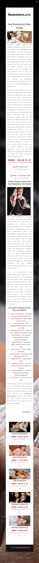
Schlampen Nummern (17, 330)
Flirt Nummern (15, 354)
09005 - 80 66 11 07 (19, 507)
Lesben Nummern (16, 359)
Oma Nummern (15, 377)
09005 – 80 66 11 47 (19, 160)
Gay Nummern (16, 335)
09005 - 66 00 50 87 (19, 530)
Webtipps (26, 412)
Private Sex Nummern (17, 314)
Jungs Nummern (17, 342)
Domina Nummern (18, 370)
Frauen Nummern (18, 323)
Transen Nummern (18, 363)
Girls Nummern (16, 349)
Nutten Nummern (16, 318)
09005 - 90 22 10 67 (19, 436)
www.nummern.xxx (23, 547)
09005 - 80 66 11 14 (19, 483)
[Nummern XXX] (19, 14)
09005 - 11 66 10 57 (19, 460)
